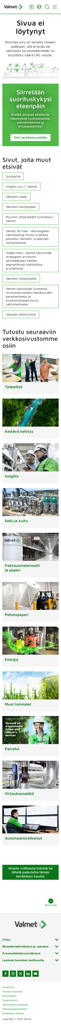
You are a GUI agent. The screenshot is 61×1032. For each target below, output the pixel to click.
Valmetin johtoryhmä (21, 314)
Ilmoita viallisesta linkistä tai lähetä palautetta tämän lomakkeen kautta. (30, 872)
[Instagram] (13, 974)
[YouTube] (35, 974)
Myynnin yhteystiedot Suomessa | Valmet (30, 219)
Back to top (51, 905)
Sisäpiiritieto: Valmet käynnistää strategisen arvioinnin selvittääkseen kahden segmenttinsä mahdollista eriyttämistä (28, 260)
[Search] (47, 7)
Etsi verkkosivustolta (30, 137)
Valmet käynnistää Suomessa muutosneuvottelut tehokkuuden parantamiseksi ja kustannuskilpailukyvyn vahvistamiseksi (29, 296)
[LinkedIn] (28, 974)
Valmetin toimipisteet (21, 207)
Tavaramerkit (9, 1000)
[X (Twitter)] (20, 974)
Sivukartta (13, 176)
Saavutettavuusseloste (15, 1004)
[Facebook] (5, 974)
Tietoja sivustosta (12, 991)
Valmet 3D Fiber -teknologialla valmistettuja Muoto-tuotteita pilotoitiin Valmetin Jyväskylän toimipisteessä (27, 236)
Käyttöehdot (9, 995)
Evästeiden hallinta (13, 1013)
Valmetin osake (16, 196)
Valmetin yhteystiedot (21, 278)
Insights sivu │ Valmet (21, 186)
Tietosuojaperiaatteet (14, 1009)
